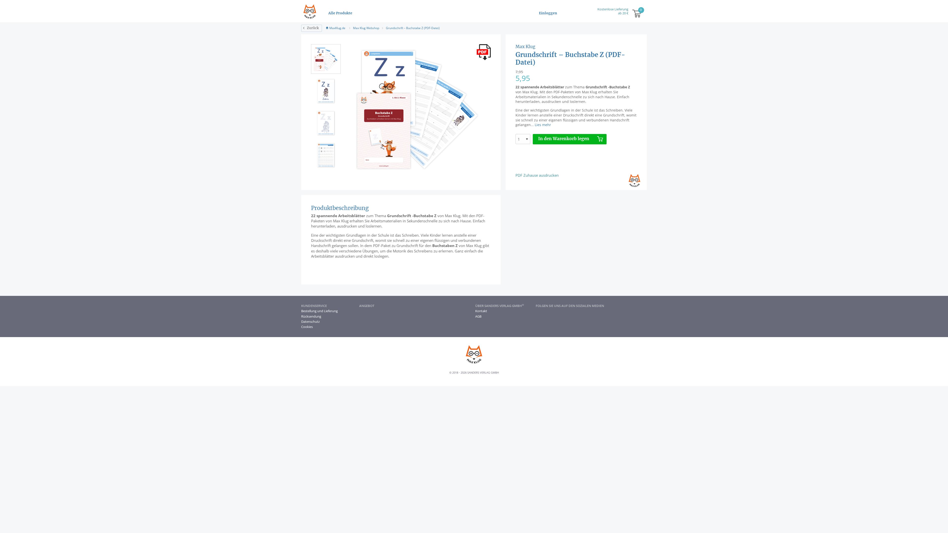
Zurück (313, 28)
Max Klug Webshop (366, 28)
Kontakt (481, 311)
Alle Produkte (340, 13)
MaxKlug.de (337, 28)
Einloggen (548, 13)
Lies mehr (543, 124)
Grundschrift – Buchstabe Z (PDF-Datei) (413, 28)
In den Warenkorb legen (563, 139)
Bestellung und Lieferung (319, 311)
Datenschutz (310, 321)
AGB (478, 316)
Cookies (307, 326)
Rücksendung (311, 316)
